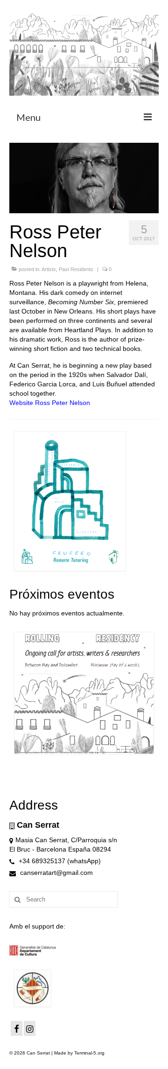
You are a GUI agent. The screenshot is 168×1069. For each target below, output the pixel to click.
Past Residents (76, 269)
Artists (49, 269)
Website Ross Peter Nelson (49, 402)
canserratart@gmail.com (55, 872)
